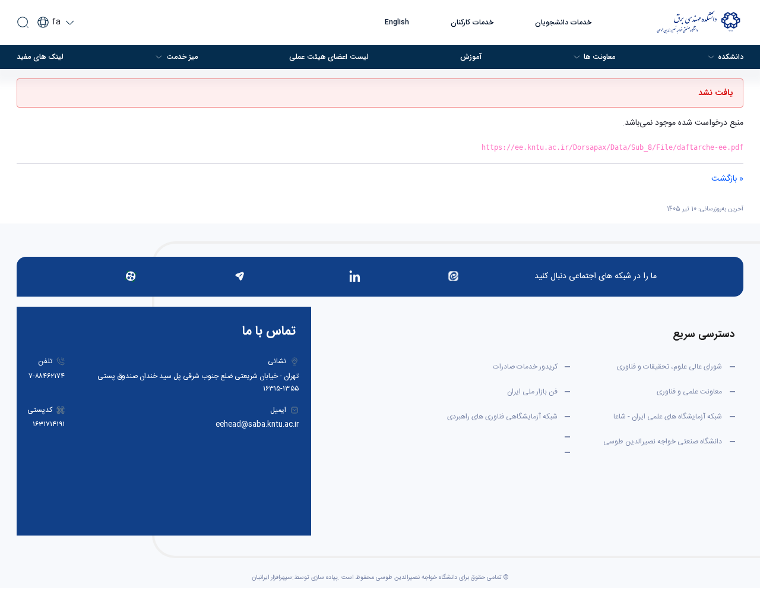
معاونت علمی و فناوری (689, 391)
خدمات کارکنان (472, 22)
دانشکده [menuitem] (730, 57)
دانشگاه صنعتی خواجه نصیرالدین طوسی (662, 441)
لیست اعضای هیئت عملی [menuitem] (329, 57)
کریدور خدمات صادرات (525, 366)
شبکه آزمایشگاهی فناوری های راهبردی (502, 416)
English (397, 22)
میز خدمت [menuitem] (182, 57)
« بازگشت (727, 179)
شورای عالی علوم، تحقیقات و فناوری (669, 366)
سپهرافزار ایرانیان (272, 577)
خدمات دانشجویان (563, 22)
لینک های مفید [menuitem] (40, 57)
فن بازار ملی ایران (532, 391)
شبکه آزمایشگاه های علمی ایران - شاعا (667, 416)
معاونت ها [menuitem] (599, 57)
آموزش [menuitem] (471, 57)
